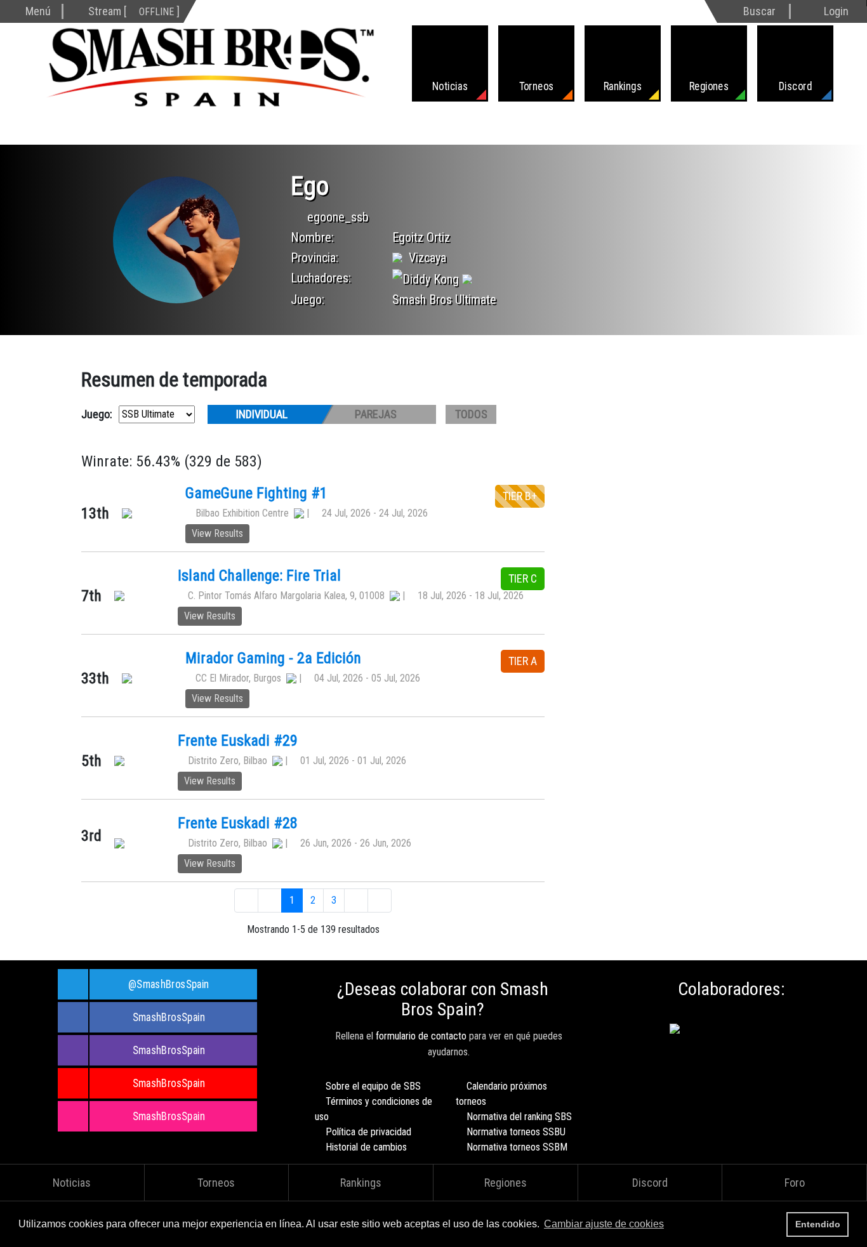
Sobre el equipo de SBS (373, 1086)
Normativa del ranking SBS (519, 1117)
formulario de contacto (421, 1036)
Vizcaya (427, 257)
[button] (670, 1225)
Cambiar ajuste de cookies (604, 1223)
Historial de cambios (366, 1147)
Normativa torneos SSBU (516, 1132)
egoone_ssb (338, 217)
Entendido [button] (817, 1224)
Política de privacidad (368, 1132)
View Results (217, 533)
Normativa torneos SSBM (517, 1147)
